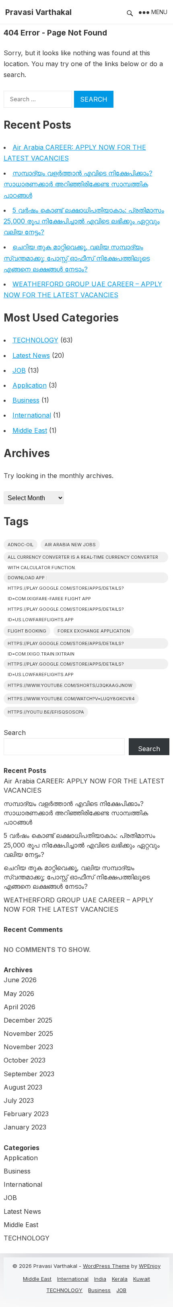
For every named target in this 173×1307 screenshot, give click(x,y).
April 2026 (19, 1007)
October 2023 (24, 1060)
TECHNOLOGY (35, 340)
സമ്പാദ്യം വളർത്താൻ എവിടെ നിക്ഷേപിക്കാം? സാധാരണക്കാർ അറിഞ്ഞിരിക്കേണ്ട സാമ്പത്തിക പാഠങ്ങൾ (78, 184)
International (31, 415)
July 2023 (19, 1100)
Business (25, 400)
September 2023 (29, 1074)
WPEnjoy (150, 1266)
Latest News (31, 355)
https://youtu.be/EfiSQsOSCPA (46, 712)
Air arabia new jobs (70, 544)
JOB (19, 370)
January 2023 (25, 1127)
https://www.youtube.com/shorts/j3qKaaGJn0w (70, 685)
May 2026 (19, 994)
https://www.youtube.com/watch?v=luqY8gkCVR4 (71, 699)
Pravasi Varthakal (38, 12)
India (100, 1279)
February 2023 (26, 1114)
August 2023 (23, 1087)
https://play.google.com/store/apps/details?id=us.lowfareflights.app (66, 665)
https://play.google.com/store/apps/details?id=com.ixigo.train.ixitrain (66, 645)
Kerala (120, 1279)
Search (15, 733)
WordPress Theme (106, 1266)
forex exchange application (94, 631)
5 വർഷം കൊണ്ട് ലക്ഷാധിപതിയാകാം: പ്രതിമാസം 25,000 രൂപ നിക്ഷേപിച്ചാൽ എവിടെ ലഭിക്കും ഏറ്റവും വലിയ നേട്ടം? (84, 221)
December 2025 (28, 1020)
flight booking (27, 631)
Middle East (29, 430)
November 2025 (28, 1033)
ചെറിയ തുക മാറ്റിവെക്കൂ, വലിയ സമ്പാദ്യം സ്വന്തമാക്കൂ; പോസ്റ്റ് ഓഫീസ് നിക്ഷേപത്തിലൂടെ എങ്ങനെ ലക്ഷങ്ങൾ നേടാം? (77, 258)
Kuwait (141, 1279)
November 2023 (28, 1047)
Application (29, 385)
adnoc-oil (20, 544)
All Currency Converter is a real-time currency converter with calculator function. (83, 558)
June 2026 (20, 980)
